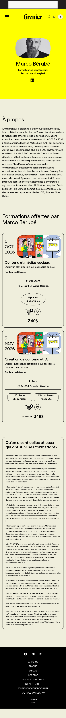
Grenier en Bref (33, 684)
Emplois (33, 671)
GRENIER (33, 699)
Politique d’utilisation (33, 693)
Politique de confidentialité (33, 688)
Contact (33, 675)
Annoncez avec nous (33, 679)
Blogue (33, 666)
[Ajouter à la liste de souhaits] (37, 312)
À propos (33, 662)
